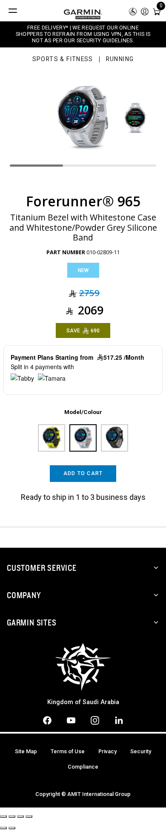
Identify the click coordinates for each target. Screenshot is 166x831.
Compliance (83, 766)
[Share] (12, 816)
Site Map (26, 751)
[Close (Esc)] (3, 816)
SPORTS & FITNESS (62, 59)
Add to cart (83, 473)
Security (140, 751)
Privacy (107, 751)
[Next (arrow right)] (12, 828)
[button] (145, 11)
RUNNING (120, 59)
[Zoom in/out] (29, 816)
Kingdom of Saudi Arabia (83, 702)
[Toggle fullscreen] (20, 816)
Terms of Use (68, 751)
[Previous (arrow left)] (3, 828)
